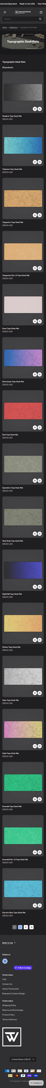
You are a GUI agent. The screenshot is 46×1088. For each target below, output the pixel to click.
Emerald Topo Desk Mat (12, 806)
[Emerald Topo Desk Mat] (23, 782)
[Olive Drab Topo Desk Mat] (23, 517)
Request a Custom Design (13, 993)
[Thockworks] (23, 12)
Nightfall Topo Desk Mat (12, 594)
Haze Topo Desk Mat (10, 700)
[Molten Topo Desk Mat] (23, 623)
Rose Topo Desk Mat (10, 328)
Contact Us (7, 984)
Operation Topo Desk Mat (12, 488)
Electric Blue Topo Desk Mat (13, 912)
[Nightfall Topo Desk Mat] (23, 570)
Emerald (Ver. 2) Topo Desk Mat (15, 859)
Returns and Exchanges (12, 1010)
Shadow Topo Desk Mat (12, 116)
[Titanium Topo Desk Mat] (23, 145)
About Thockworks (10, 989)
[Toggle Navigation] (5, 12)
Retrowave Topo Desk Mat (13, 381)
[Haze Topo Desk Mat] (23, 676)
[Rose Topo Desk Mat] (23, 304)
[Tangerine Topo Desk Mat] (23, 198)
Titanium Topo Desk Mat (12, 169)
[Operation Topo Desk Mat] (23, 464)
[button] (23, 18)
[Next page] (31, 927)
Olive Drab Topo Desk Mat (12, 541)
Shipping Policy (9, 1005)
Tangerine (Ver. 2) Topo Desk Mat (15, 275)
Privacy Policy (8, 1015)
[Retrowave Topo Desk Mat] (23, 357)
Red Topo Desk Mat (10, 434)
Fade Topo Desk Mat (10, 753)
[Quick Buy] (40, 109)
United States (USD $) (21, 1059)
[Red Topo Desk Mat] (23, 411)
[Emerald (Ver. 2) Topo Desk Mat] (23, 835)
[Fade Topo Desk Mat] (23, 729)
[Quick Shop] (35, 109)
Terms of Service (9, 1019)
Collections (13, 27)
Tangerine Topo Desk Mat (12, 222)
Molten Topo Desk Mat (11, 647)
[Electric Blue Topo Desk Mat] (23, 888)
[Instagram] (5, 961)
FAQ (4, 979)
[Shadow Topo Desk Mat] (23, 92)
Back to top (7, 943)
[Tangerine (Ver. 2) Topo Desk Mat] (23, 251)
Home (4, 27)
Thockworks (16, 1081)
